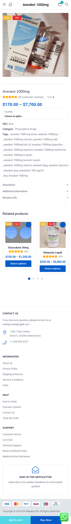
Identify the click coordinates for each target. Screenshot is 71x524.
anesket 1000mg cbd (45, 139)
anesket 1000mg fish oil (17, 144)
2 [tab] (33, 279)
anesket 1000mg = (48, 134)
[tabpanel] (18, 247)
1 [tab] (29, 279)
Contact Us (8, 412)
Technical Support (12, 445)
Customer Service (12, 434)
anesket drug (40, 165)
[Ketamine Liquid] (53, 235)
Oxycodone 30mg (18, 247)
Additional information (15, 191)
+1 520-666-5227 (19, 341)
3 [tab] (38, 279)
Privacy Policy (10, 368)
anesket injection (58, 165)
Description (9, 184)
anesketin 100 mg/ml (31, 170)
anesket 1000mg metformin (50, 149)
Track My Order (11, 418)
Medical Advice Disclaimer (16, 456)
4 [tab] (42, 279)
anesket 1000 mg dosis (23, 134)
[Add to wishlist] (28, 225)
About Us (7, 363)
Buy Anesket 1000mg (16, 175)
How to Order (10, 401)
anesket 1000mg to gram (18, 155)
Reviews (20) (10, 197)
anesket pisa (11, 170)
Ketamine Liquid (52, 252)
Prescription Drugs (26, 129)
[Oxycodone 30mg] (18, 232)
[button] (59, 4)
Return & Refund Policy (15, 451)
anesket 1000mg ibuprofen (47, 144)
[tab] (35, 185)
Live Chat (8, 439)
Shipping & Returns (13, 374)
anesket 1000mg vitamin (18, 165)
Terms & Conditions (13, 379)
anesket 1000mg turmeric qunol (22, 160)
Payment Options (12, 407)
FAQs (5, 385)
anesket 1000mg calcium (18, 139)
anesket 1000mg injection (18, 149)
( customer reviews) (31, 97)
